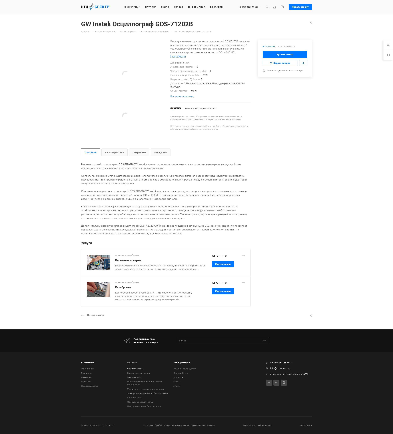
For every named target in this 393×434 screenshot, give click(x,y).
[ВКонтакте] (269, 383)
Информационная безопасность (144, 406)
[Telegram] (276, 383)
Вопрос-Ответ (180, 373)
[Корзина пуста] (282, 7)
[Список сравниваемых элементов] (274, 6)
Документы (139, 152)
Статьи (176, 381)
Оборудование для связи (140, 402)
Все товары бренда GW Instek (200, 108)
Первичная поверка (128, 260)
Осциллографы (135, 368)
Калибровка (123, 287)
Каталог (132, 362)
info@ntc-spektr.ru (280, 368)
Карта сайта (305, 425)
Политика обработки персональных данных (166, 425)
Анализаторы (134, 377)
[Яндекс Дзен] (284, 383)
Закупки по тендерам (184, 368)
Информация (181, 362)
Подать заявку (300, 7)
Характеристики (114, 152)
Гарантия (86, 381)
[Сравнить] (303, 63)
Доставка (178, 377)
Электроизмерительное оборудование (147, 393)
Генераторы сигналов (138, 373)
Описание (90, 152)
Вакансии (86, 377)
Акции (176, 386)
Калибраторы (134, 397)
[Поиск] (267, 7)
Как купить (160, 152)
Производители (89, 386)
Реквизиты (86, 373)
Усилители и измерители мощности (145, 389)
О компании (87, 368)
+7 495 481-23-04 (248, 7)
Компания (87, 362)
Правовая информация (203, 425)
